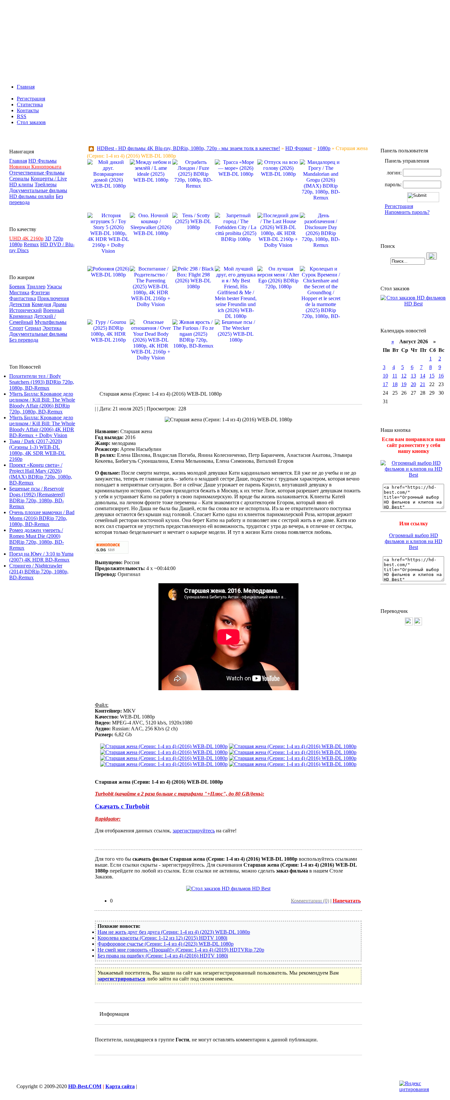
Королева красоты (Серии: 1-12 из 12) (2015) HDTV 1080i (162, 938)
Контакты (28, 110)
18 (395, 384)
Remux (31, 244)
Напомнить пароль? (407, 212)
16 (441, 376)
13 (413, 376)
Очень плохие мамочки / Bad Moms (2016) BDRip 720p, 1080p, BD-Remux (41, 518)
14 (422, 376)
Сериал (33, 328)
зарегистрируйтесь (194, 830)
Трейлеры (46, 184)
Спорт (16, 328)
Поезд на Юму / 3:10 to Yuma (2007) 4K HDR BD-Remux (41, 557)
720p (58, 238)
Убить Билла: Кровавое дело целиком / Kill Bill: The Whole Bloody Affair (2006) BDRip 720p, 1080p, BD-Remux (42, 402)
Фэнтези (40, 292)
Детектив (19, 304)
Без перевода (23, 340)
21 (422, 384)
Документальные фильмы (38, 190)
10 (385, 376)
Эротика (52, 328)
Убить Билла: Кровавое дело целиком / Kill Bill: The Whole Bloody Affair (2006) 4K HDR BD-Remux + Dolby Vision (42, 426)
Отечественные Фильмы (37, 172)
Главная (26, 87)
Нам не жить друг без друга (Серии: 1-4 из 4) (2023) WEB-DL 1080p (174, 932)
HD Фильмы (42, 161)
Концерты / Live (49, 178)
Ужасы (54, 286)
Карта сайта (120, 1086)
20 (413, 384)
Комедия (41, 304)
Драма (59, 304)
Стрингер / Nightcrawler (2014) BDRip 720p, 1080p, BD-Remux (39, 571)
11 (394, 376)
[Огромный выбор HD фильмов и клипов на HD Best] (413, 475)
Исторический (25, 310)
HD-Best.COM (84, 1086)
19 (404, 384)
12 (404, 376)
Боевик (17, 286)
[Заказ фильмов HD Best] (228, 888)
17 (385, 384)
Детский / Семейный (32, 319)
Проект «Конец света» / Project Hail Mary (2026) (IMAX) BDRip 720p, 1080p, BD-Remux (40, 473)
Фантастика (22, 298)
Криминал (21, 316)
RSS (21, 116)
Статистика (30, 104)
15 (432, 376)
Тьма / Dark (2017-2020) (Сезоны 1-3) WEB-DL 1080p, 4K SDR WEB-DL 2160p (37, 450)
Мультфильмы (51, 322)
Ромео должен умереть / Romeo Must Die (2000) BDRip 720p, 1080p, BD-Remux (36, 539)
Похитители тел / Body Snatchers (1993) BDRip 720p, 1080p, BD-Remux (41, 382)
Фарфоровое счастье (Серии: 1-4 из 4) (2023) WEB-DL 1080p (166, 944)
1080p (15, 244)
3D (48, 238)
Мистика (19, 292)
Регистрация (31, 98)
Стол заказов (31, 122)
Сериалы (19, 178)
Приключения (53, 298)
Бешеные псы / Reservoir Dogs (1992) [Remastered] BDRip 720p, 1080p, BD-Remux (37, 497)
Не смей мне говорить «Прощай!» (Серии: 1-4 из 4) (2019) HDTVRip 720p (181, 950)
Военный (53, 310)
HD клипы (21, 184)
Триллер (36, 286)
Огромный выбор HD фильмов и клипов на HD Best (413, 541)
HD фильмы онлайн (31, 196)
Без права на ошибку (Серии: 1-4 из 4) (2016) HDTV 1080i (163, 955)
